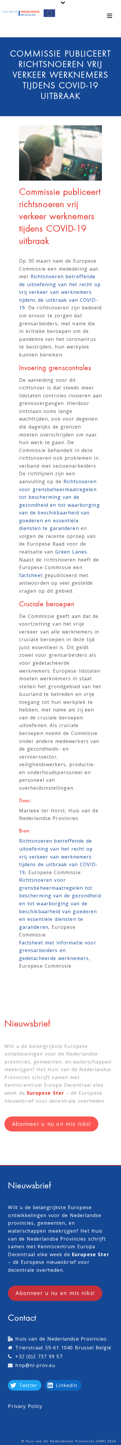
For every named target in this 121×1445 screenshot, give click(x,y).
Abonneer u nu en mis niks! (51, 1123)
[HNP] (29, 13)
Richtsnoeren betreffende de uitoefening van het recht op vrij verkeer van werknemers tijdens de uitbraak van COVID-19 (60, 292)
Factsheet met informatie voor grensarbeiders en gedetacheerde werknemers (57, 950)
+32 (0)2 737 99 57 (38, 1356)
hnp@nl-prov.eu (35, 1365)
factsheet (31, 575)
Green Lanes (71, 552)
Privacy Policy (25, 1406)
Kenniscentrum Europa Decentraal (47, 1085)
